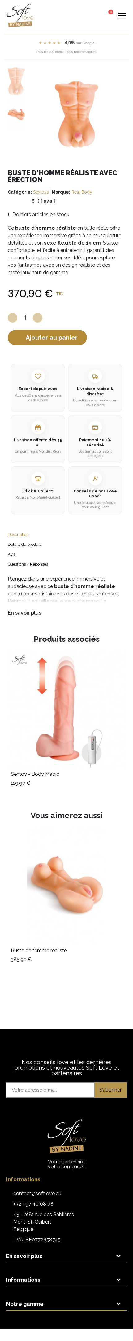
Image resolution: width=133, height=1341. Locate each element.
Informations (23, 1280)
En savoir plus (24, 613)
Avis (11, 554)
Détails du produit (24, 544)
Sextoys (41, 192)
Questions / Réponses (28, 564)
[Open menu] (122, 15)
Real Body (81, 192)
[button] (85, 15)
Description (18, 534)
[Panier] (108, 15)
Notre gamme (25, 1304)
